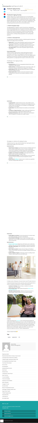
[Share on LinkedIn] (4, 17)
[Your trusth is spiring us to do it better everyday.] (14, 5)
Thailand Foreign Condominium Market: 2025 (10, 359)
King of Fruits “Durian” (6, 391)
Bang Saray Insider (5, 354)
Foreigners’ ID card (5, 384)
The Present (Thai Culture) (6, 362)
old (19, 337)
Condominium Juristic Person (7, 373)
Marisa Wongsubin (15, 345)
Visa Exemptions (5, 366)
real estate (18, 320)
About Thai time (5, 375)
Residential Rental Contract (7, 368)
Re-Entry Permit (5, 385)
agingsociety (14, 337)
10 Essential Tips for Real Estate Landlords (9, 357)
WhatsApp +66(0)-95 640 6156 (29, 9)
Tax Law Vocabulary (5, 377)
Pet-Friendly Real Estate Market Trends (9, 361)
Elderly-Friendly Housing (13, 244)
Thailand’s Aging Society (6, 392)
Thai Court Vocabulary (6, 378)
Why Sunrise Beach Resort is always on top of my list (11, 355)
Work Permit (4, 370)
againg (9, 337)
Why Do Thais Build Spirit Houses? (8, 387)
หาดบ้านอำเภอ (5, 396)
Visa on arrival (4, 364)
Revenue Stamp (5, 371)
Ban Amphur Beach (5, 398)
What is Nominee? (5, 382)
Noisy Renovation (5, 394)
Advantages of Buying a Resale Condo (9, 389)
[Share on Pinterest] (4, 14)
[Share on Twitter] (4, 12)
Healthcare (17, 159)
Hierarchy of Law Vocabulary (7, 380)
